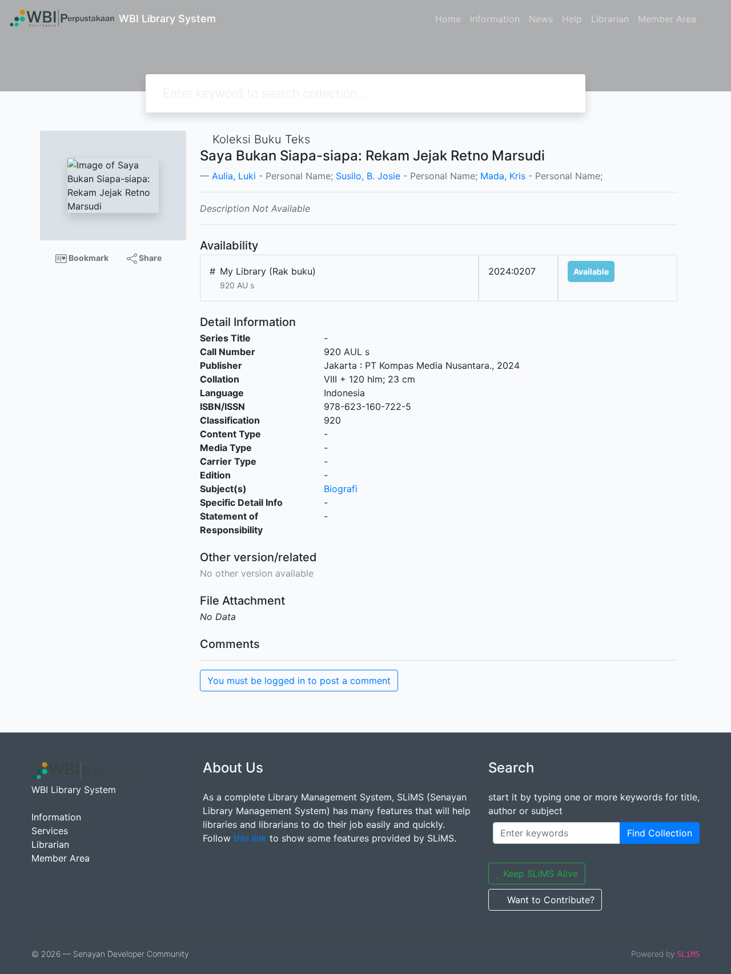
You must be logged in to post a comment (299, 680)
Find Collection (659, 833)
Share (149, 258)
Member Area (667, 19)
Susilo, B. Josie (368, 176)
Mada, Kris (502, 176)
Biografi (341, 488)
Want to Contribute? (551, 899)
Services (49, 830)
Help (572, 19)
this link (250, 838)
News (541, 19)
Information (495, 19)
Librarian (610, 19)
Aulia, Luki (234, 176)
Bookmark (88, 258)
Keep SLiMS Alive (540, 873)
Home (448, 19)
